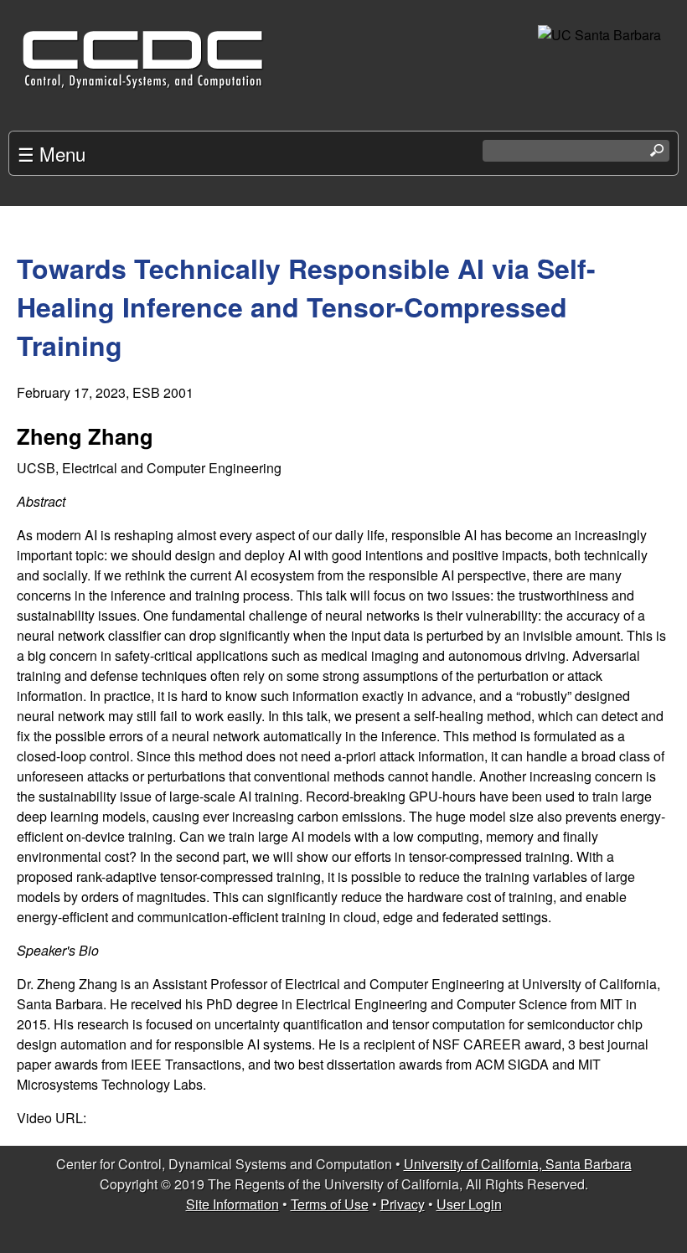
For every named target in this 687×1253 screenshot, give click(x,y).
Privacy (402, 1204)
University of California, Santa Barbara (518, 1163)
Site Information (232, 1204)
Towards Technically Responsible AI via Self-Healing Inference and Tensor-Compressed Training (306, 306)
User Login (469, 1204)
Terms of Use (330, 1204)
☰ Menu (51, 153)
